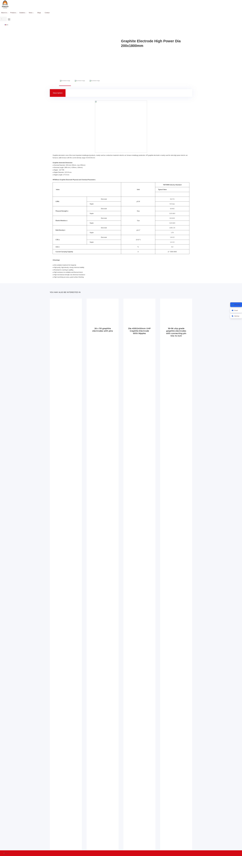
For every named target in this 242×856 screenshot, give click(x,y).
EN (7, 24)
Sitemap (6, 853)
